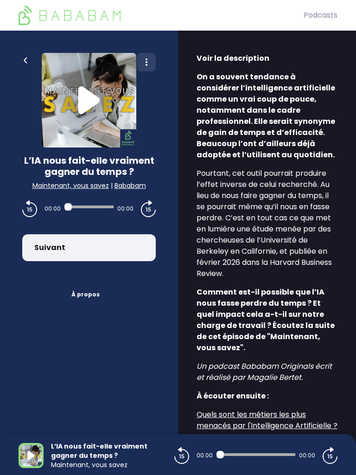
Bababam (130, 185)
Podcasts (320, 15)
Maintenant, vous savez (70, 185)
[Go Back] (25, 59)
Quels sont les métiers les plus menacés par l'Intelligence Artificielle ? (267, 420)
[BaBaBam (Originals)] (161, 15)
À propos (85, 294)
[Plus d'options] (146, 62)
